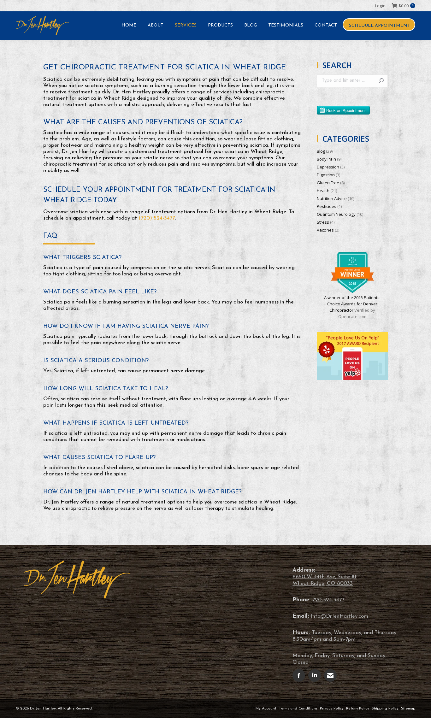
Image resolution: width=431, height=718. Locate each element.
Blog (321, 151)
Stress (323, 222)
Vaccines (325, 230)
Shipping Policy (385, 708)
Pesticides (326, 206)
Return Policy (357, 708)
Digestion (326, 175)
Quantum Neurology (336, 214)
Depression (328, 167)
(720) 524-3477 (157, 218)
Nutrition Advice (332, 198)
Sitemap (408, 708)
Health (323, 190)
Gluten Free (328, 182)
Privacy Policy (332, 708)
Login (380, 6)
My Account (266, 708)
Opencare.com (352, 316)
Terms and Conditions (298, 708)
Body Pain (326, 159)
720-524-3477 (328, 600)
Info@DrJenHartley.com (339, 616)
